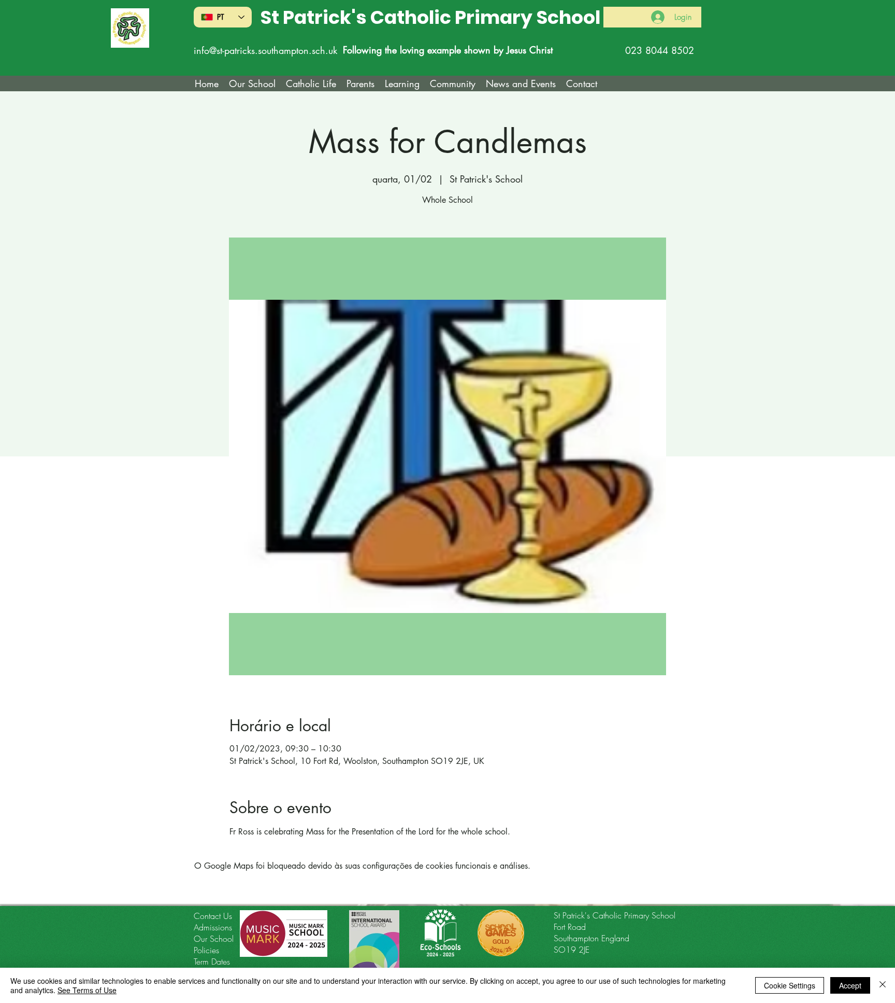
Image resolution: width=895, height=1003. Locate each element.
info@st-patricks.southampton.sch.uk (265, 50)
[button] (311, 83)
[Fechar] (882, 985)
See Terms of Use (87, 990)
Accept (850, 985)
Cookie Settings (789, 985)
